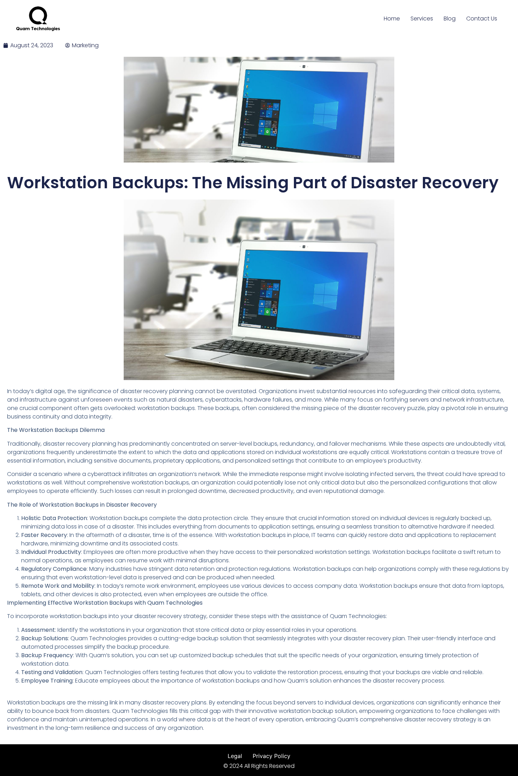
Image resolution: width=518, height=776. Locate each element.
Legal (235, 755)
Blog (450, 18)
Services (422, 18)
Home (392, 18)
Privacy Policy (271, 755)
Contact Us (481, 18)
